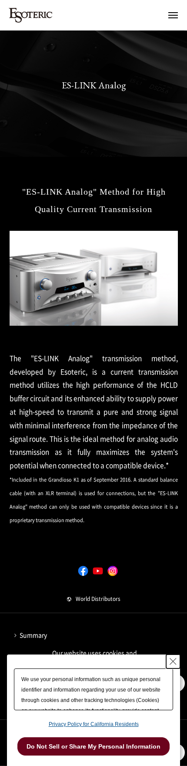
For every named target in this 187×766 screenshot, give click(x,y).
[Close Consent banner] (173, 661)
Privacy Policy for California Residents (94, 724)
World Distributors (98, 599)
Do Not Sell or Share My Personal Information (93, 746)
